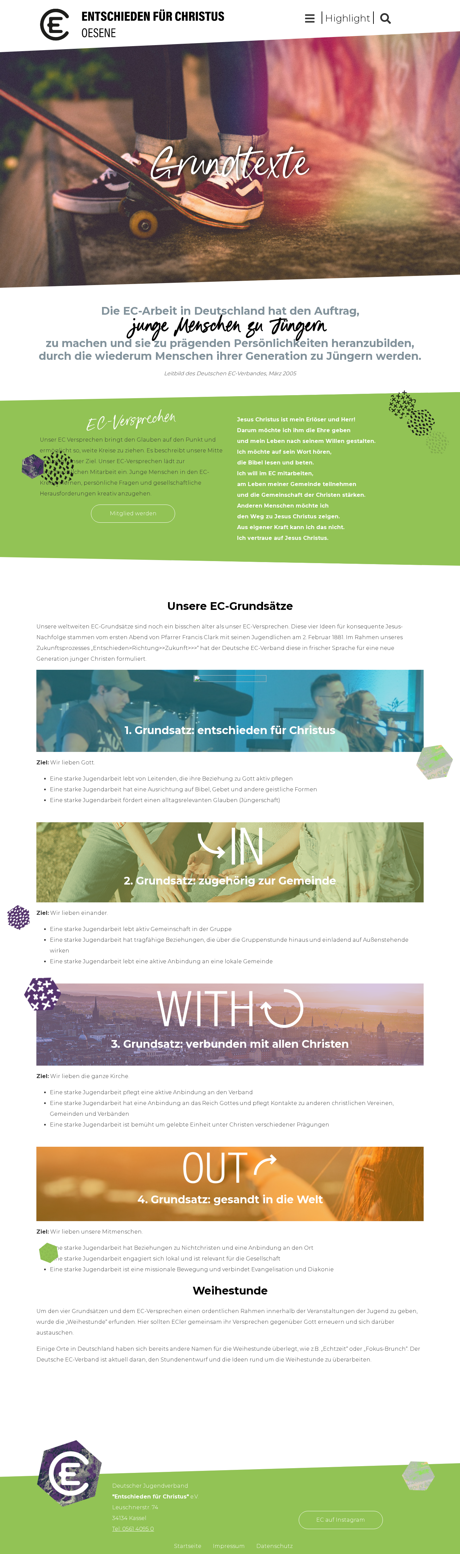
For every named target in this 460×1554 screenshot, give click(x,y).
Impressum (229, 1546)
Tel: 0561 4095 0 (133, 1529)
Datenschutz (274, 1546)
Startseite (187, 1546)
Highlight (347, 18)
